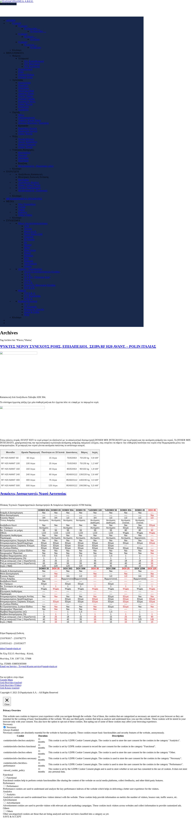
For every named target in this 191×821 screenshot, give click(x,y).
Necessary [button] (8, 724)
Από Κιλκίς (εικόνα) (9, 688)
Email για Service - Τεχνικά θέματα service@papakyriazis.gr (28, 666)
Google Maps (6, 680)
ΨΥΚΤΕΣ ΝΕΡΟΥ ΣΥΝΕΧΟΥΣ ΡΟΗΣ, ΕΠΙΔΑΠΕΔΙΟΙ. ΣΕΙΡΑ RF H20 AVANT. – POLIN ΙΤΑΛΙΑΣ (78, 346)
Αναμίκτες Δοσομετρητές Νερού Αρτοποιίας (33, 493)
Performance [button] (9, 783)
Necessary (11, 727)
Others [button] (6, 808)
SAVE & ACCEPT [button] (12, 816)
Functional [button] (8, 775)
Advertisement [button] (10, 800)
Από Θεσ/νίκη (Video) (10, 685)
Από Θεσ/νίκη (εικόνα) (11, 682)
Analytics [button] (7, 791)
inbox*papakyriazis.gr (10, 648)
